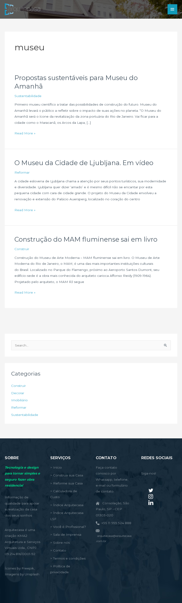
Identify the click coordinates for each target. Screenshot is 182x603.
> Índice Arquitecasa (66, 505)
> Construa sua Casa (66, 475)
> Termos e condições (68, 558)
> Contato (58, 550)
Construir (21, 249)
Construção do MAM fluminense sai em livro (85, 239)
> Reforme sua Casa (66, 483)
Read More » (25, 133)
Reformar (22, 172)
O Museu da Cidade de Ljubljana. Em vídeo (83, 163)
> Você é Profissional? (68, 527)
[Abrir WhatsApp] (170, 591)
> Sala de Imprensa (65, 534)
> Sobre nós (60, 542)
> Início (56, 467)
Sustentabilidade (27, 96)
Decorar (17, 393)
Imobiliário (19, 400)
